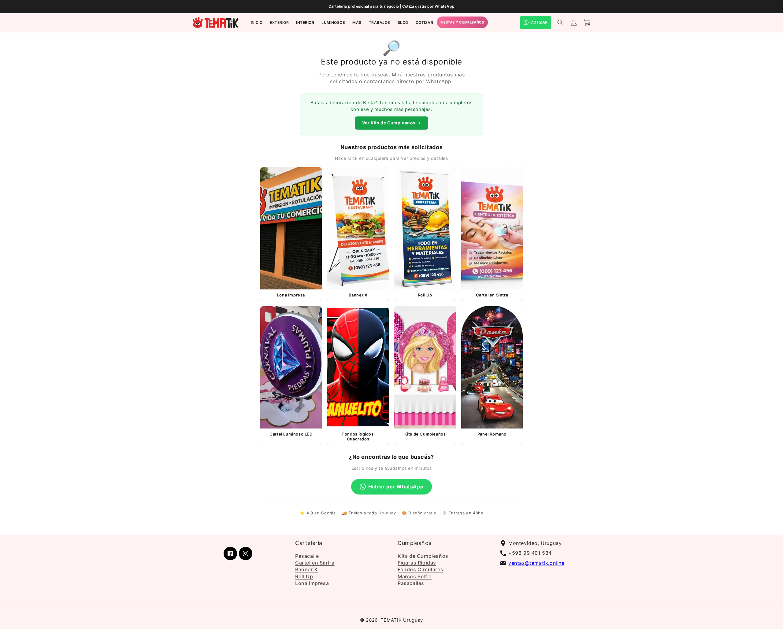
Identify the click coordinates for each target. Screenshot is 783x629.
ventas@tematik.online (536, 563)
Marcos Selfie (415, 576)
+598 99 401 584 (530, 553)
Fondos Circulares (420, 569)
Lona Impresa (312, 583)
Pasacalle (307, 556)
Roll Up (304, 576)
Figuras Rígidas (417, 563)
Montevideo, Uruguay (535, 543)
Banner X (306, 569)
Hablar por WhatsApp (395, 487)
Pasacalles (411, 583)
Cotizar (538, 22)
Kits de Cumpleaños (423, 556)
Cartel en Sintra (315, 563)
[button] (279, 23)
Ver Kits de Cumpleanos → (391, 122)
